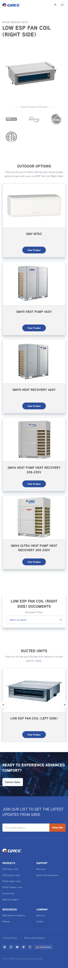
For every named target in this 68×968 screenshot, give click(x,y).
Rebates (6, 921)
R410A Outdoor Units (12, 887)
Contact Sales (12, 782)
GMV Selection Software (13, 915)
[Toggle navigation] (62, 4)
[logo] (11, 4)
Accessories (8, 893)
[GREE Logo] (11, 850)
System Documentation (47, 875)
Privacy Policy (10, 937)
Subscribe (57, 827)
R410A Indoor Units (11, 881)
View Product (34, 250)
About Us (40, 915)
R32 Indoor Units (10, 869)
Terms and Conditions (34, 937)
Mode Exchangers (10, 899)
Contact (39, 921)
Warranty (40, 869)
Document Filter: (34, 612)
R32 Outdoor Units (11, 875)
